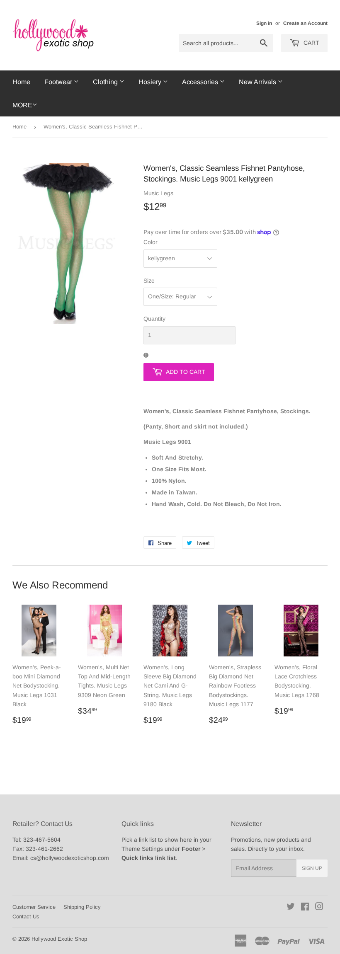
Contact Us (25, 916)
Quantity (154, 318)
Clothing (106, 81)
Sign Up (312, 868)
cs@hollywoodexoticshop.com (69, 858)
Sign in (264, 23)
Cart (310, 42)
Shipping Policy (82, 907)
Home (21, 81)
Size (149, 280)
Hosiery (150, 81)
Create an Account (305, 23)
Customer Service (34, 907)
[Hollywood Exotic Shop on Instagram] (319, 907)
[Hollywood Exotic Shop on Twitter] (291, 907)
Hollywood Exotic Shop (59, 939)
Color (150, 242)
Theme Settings (142, 848)
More (22, 105)
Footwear (59, 81)
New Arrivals (258, 81)
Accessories (201, 81)
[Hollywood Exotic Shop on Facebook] (305, 907)
